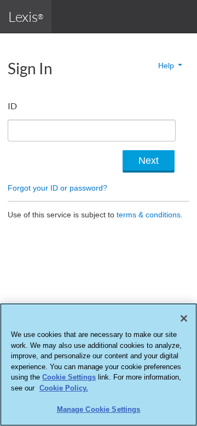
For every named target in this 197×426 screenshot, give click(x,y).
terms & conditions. (150, 214)
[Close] (184, 318)
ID (12, 105)
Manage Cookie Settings (99, 409)
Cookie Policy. (63, 388)
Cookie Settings (69, 377)
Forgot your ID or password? (57, 188)
